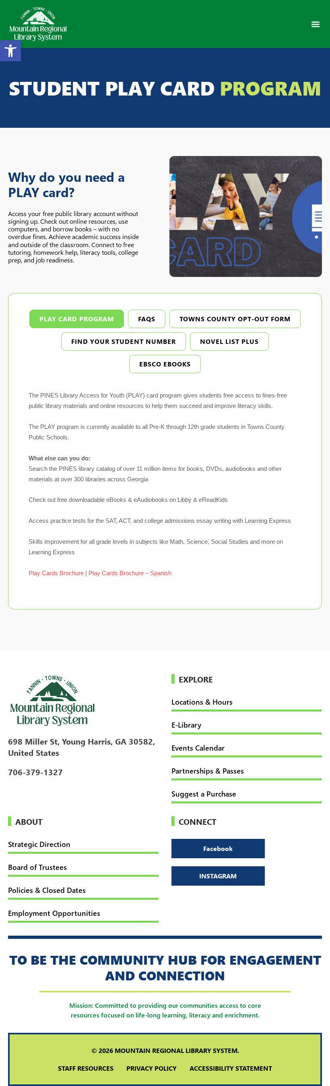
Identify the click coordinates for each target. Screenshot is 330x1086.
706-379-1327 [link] (35, 771)
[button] (315, 24)
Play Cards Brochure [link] (56, 573)
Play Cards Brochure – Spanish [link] (130, 573)
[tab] (76, 319)
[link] (10, 50)
